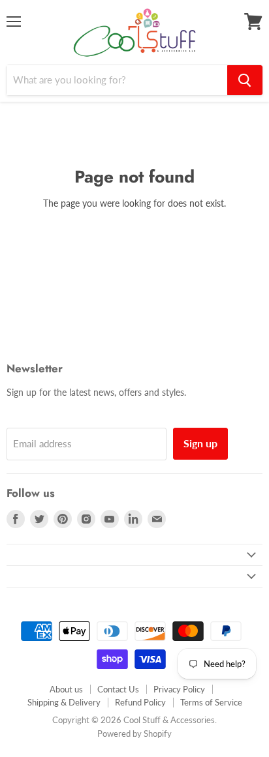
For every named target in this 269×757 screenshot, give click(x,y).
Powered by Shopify (134, 733)
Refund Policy (140, 702)
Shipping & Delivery (64, 702)
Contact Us (118, 689)
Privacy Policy (179, 689)
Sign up (200, 443)
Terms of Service (211, 702)
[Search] (244, 80)
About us (66, 689)
